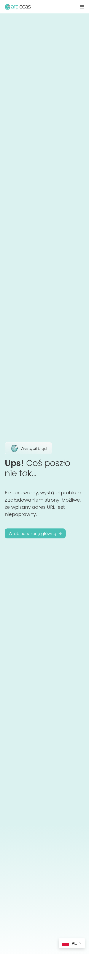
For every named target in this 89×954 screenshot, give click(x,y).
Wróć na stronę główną (32, 533)
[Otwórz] (81, 6)
